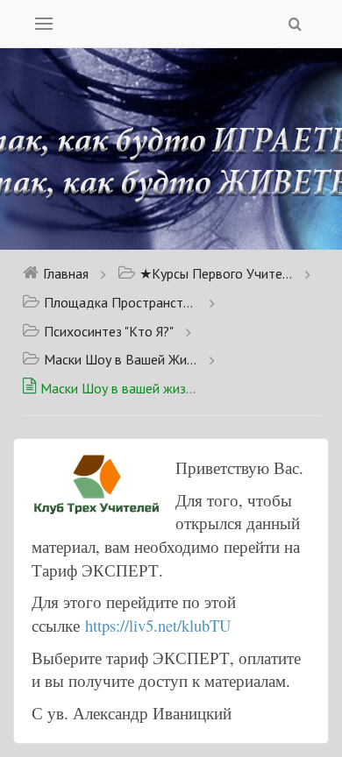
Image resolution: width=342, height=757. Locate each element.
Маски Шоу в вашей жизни (118, 388)
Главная (66, 273)
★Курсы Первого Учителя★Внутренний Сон (216, 273)
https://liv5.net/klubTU (158, 625)
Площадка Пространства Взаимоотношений (120, 302)
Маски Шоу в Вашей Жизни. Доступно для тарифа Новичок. (120, 359)
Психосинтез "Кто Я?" (109, 331)
